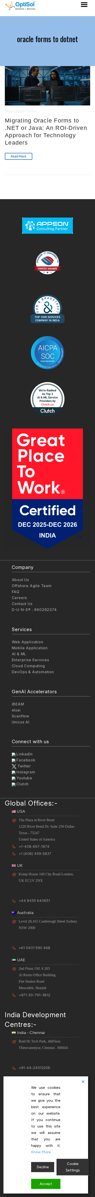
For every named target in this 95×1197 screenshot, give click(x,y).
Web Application (27, 642)
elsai (16, 710)
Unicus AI (21, 722)
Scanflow (20, 716)
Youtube (23, 778)
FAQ (16, 591)
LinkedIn (24, 754)
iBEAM (18, 704)
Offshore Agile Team (32, 585)
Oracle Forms (25, 111)
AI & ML (19, 654)
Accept (46, 1184)
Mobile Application (30, 648)
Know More (41, 1152)
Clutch (22, 784)
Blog (9, 111)
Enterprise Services (30, 660)
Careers (19, 597)
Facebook (25, 760)
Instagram (25, 772)
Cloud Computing (28, 666)
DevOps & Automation (33, 672)
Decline (43, 1167)
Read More (18, 156)
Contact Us (22, 603)
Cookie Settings (73, 1167)
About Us (20, 579)
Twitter (23, 766)
